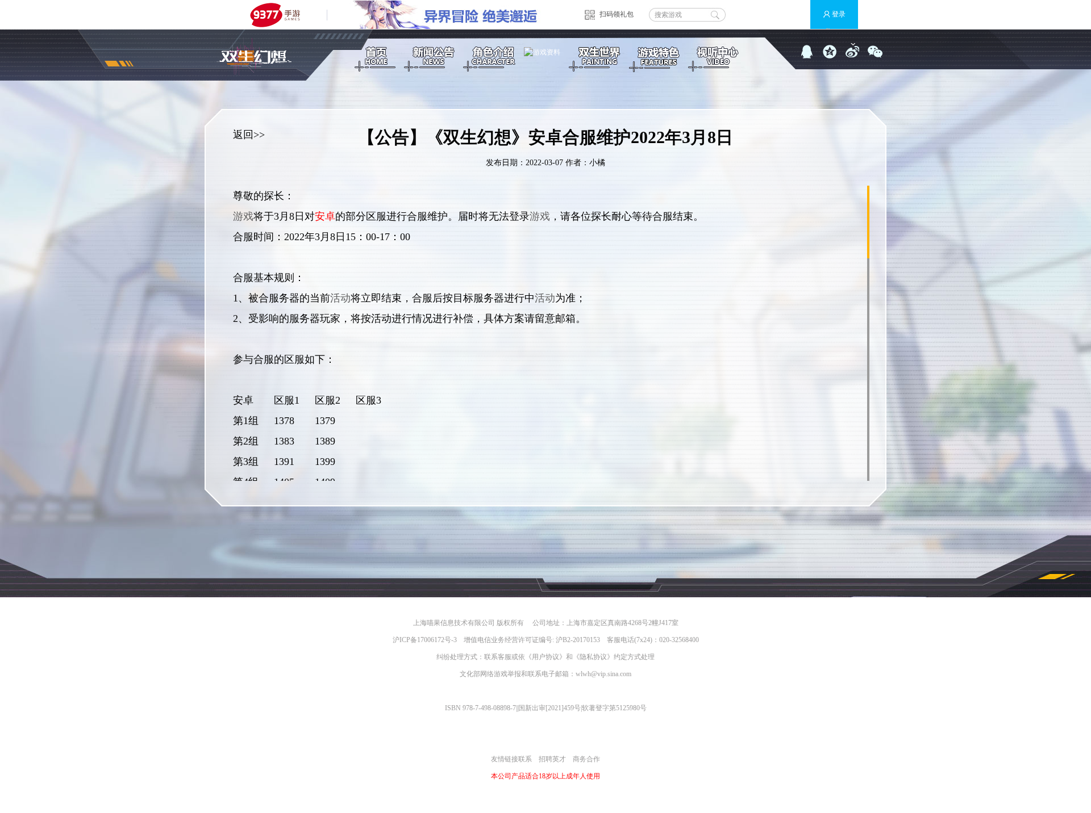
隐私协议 (593, 657)
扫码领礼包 (616, 14)
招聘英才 (552, 759)
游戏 (243, 216)
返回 (243, 134)
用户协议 (545, 657)
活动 (340, 298)
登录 (839, 14)
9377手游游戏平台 (280, 14)
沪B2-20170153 (578, 640)
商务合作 (586, 759)
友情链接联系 (511, 759)
